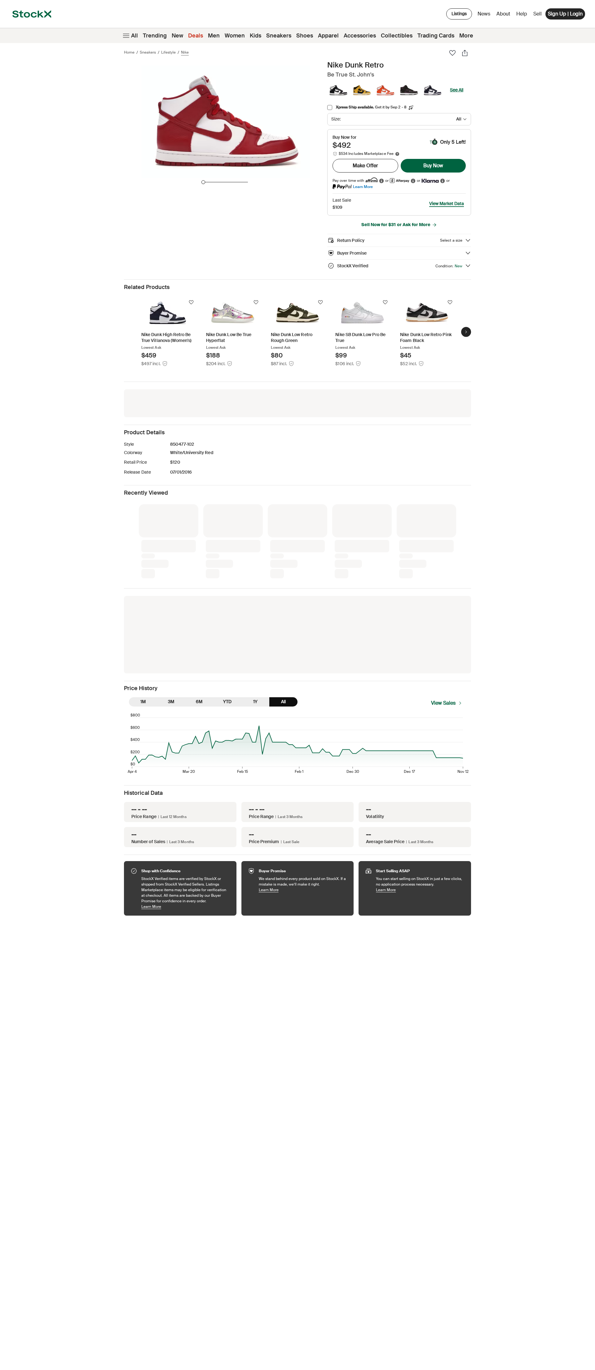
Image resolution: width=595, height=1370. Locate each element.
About (504, 15)
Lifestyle (168, 52)
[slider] (203, 182)
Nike (185, 52)
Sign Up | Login (565, 14)
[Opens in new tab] (381, 180)
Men (214, 35)
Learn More (363, 186)
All (134, 35)
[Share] (465, 53)
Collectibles (396, 35)
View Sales (443, 599)
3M (171, 598)
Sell (537, 14)
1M (143, 598)
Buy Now (433, 165)
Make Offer (365, 165)
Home (129, 52)
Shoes (304, 35)
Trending (155, 35)
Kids (255, 35)
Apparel (328, 35)
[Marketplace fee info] (397, 153)
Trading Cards (435, 35)
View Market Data (446, 203)
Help (521, 14)
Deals (195, 35)
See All (456, 90)
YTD (227, 598)
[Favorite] (452, 53)
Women (235, 35)
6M (199, 598)
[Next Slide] (466, 332)
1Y (255, 598)
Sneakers (278, 35)
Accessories (360, 35)
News (484, 14)
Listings (459, 13)
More (466, 35)
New (177, 35)
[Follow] (191, 302)
